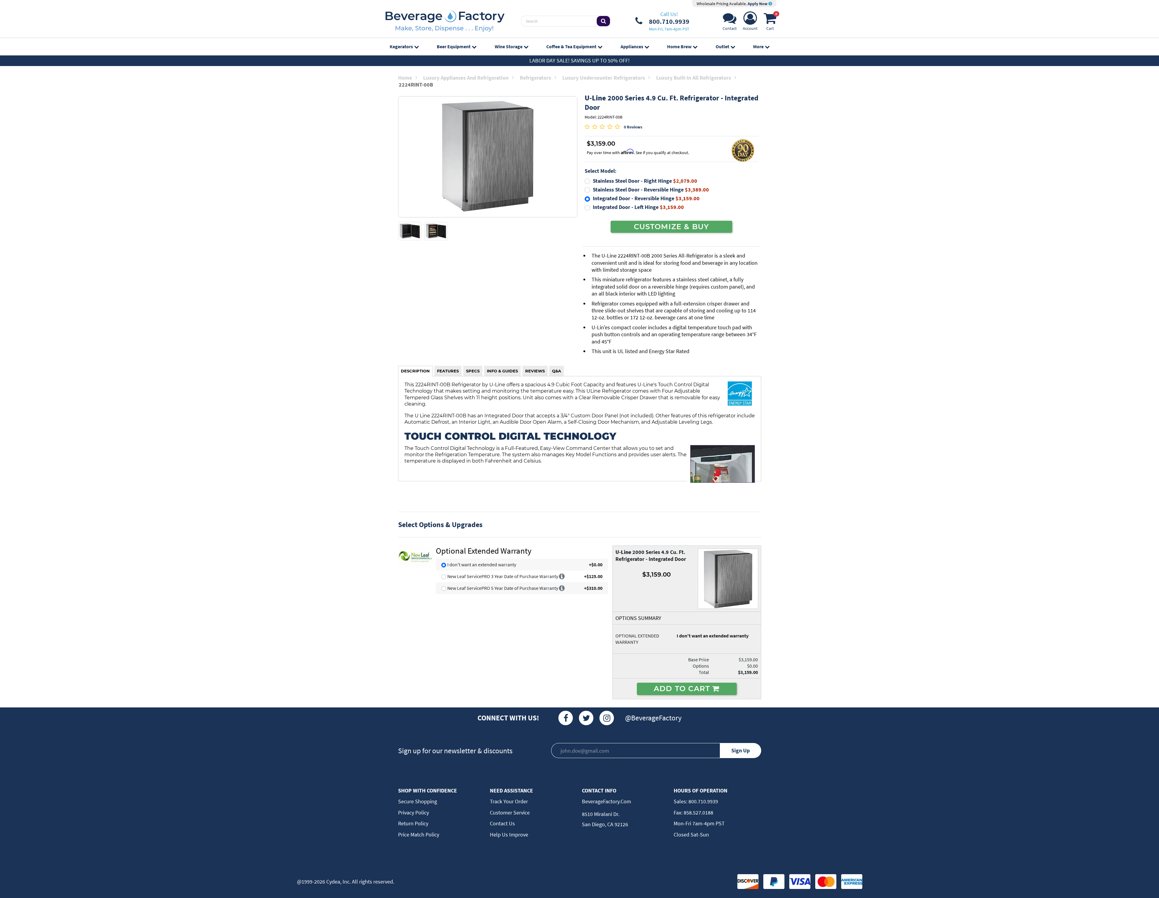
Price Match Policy (418, 834)
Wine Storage (508, 46)
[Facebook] (565, 718)
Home (405, 77)
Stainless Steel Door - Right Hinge (645, 180)
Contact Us (502, 823)
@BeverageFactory (653, 718)
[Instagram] (606, 718)
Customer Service (510, 812)
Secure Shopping (417, 801)
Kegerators (401, 46)
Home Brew (679, 46)
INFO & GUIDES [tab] (502, 370)
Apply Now (758, 3)
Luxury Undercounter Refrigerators (603, 77)
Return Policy (413, 823)
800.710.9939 (702, 801)
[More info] (562, 576)
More (758, 46)
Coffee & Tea (571, 46)
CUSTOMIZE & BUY (671, 226)
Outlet (722, 46)
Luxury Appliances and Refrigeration (466, 77)
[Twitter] (586, 718)
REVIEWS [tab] (535, 370)
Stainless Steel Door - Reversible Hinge (651, 189)
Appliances (632, 46)
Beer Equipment (454, 46)
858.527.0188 (697, 812)
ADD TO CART (683, 688)
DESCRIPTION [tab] (415, 370)
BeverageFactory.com (606, 801)
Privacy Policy (413, 812)
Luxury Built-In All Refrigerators (693, 77)
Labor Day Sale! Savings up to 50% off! (579, 60)
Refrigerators (535, 77)
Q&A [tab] (556, 370)
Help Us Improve (509, 834)
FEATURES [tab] (448, 370)
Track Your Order (509, 801)
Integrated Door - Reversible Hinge (646, 198)
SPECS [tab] (473, 370)
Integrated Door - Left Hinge (638, 207)
